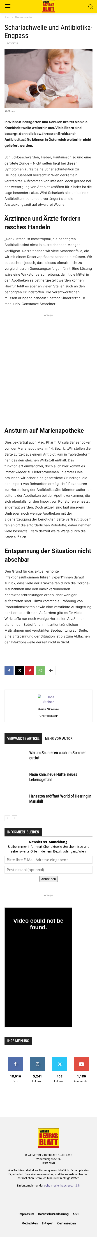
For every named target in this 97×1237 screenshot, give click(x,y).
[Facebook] (9, 670)
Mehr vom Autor (58, 738)
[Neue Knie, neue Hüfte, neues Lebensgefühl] (16, 780)
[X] (19, 670)
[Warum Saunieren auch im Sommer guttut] (16, 758)
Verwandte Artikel (23, 738)
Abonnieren (81, 1058)
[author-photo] (48, 702)
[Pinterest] (29, 670)
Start (7, 17)
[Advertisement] (48, 366)
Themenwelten (24, 17)
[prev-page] (7, 818)
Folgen (37, 1058)
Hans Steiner (48, 709)
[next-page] (14, 818)
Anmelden (48, 879)
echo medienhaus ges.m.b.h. (62, 1185)
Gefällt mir (15, 1058)
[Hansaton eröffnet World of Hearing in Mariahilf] (16, 801)
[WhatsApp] (40, 670)
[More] (50, 670)
